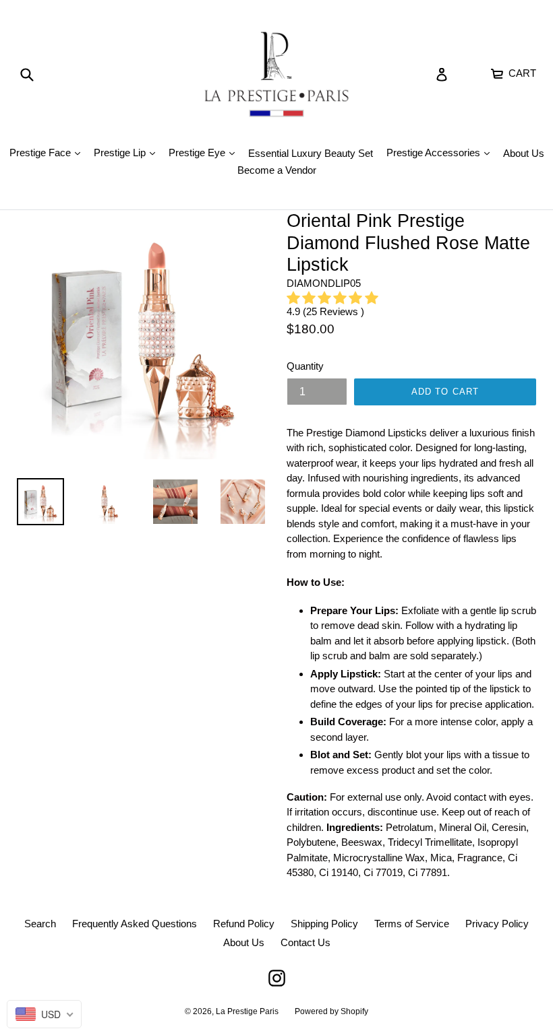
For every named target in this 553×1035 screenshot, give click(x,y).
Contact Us (305, 942)
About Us (523, 153)
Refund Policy (243, 923)
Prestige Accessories (441, 152)
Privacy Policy (497, 923)
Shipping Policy (324, 923)
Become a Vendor (276, 170)
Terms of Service (411, 923)
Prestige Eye (205, 152)
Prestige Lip (128, 152)
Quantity (305, 366)
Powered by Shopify (331, 1011)
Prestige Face (48, 152)
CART (521, 72)
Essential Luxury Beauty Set (310, 153)
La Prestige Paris (247, 1011)
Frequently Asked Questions (134, 923)
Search (40, 923)
